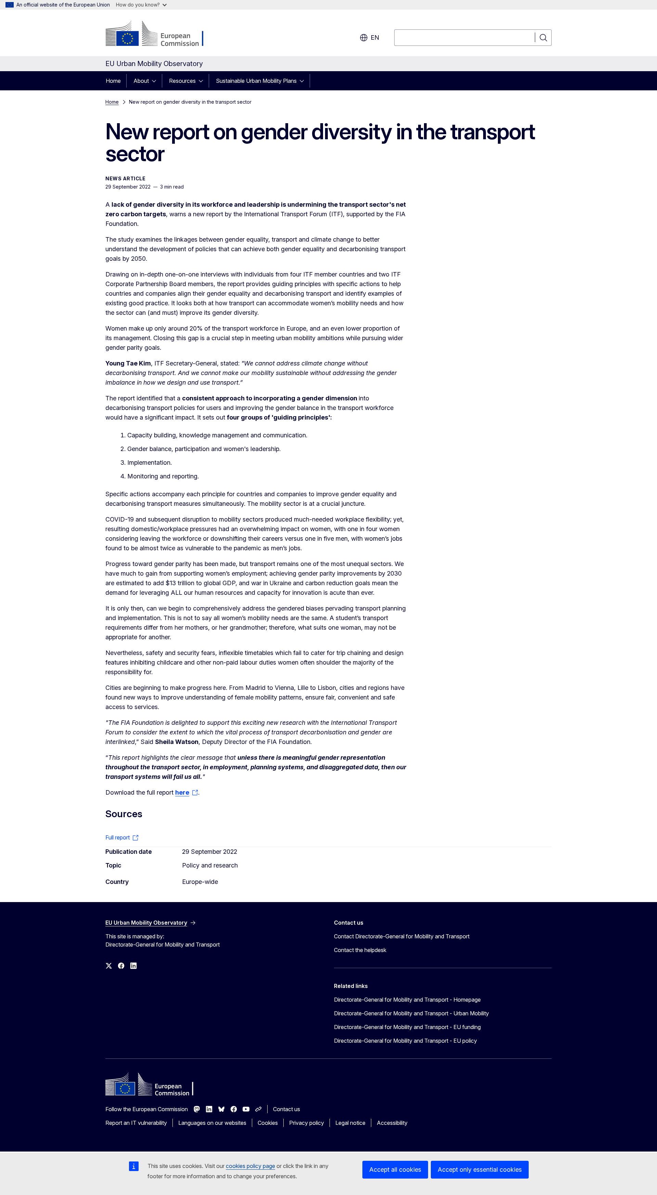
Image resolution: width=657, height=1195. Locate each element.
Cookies (268, 1122)
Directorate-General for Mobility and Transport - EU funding (407, 1027)
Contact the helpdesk (360, 950)
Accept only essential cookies (480, 1169)
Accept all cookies (395, 1169)
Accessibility (392, 1122)
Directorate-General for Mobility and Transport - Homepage (407, 999)
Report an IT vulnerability (136, 1122)
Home (113, 80)
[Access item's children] (156, 80)
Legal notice (350, 1122)
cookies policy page (250, 1165)
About (141, 80)
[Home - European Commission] (160, 34)
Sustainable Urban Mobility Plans (256, 80)
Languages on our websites (212, 1122)
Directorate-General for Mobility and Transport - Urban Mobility (411, 1013)
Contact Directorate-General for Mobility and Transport (401, 936)
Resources (182, 80)
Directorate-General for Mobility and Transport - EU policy (405, 1040)
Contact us (286, 1109)
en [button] (375, 37)
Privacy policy (306, 1122)
